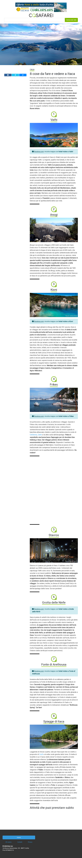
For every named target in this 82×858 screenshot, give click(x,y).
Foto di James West (71, 316)
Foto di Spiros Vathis (71, 146)
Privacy (30, 842)
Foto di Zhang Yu (76, 64)
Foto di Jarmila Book (71, 411)
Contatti (19, 842)
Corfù (41, 754)
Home (19, 837)
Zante (40, 435)
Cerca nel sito (71, 20)
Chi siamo (8, 842)
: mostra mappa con (53, 152)
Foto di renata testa (71, 241)
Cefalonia (33, 435)
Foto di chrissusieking (70, 747)
